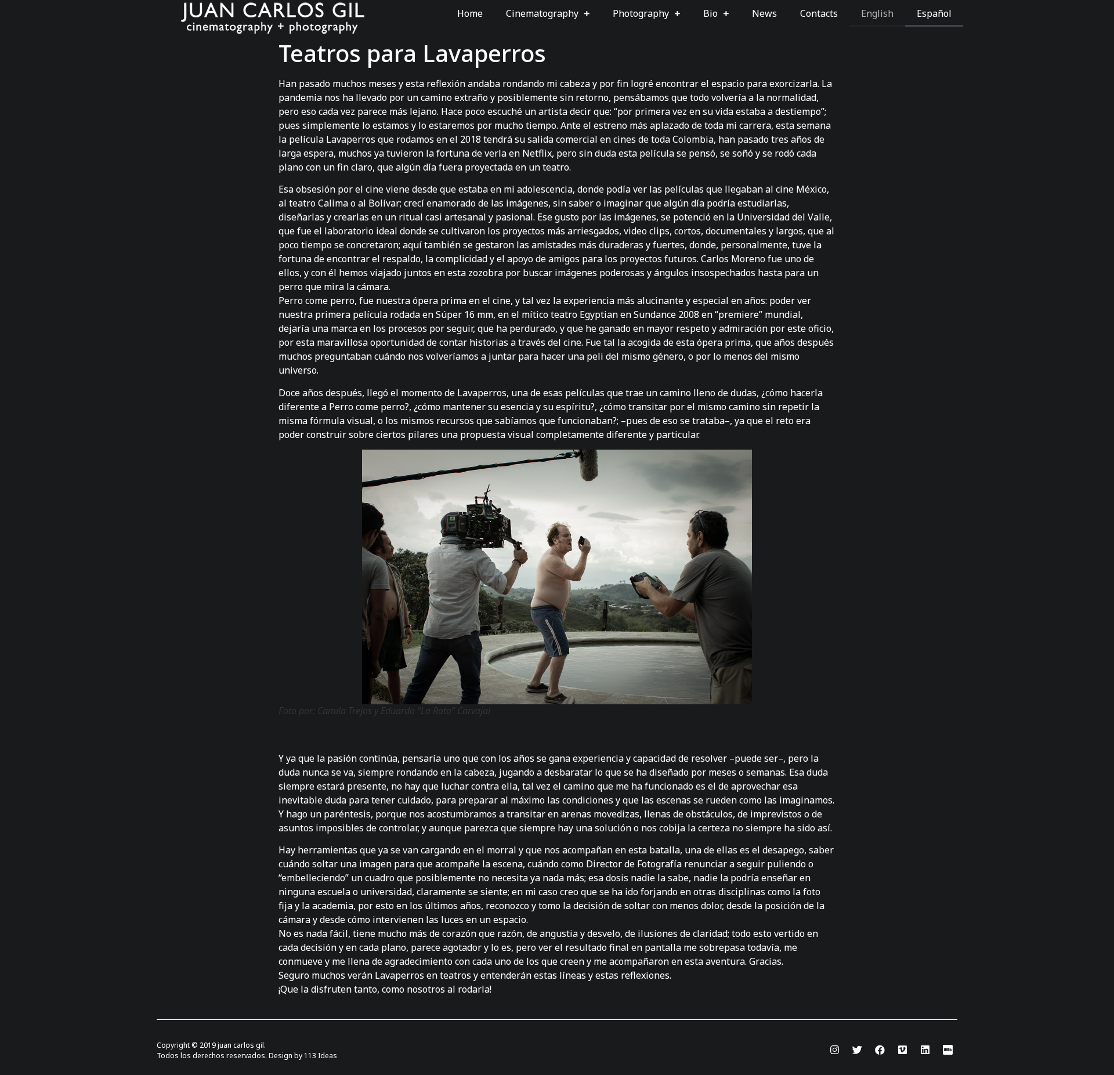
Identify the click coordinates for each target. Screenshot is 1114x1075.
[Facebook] (879, 1050)
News (764, 13)
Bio (710, 13)
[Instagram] (834, 1050)
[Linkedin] (925, 1050)
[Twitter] (857, 1050)
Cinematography (542, 13)
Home (470, 13)
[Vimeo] (902, 1050)
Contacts (819, 13)
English (877, 13)
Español (934, 13)
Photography (641, 13)
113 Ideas (320, 1055)
